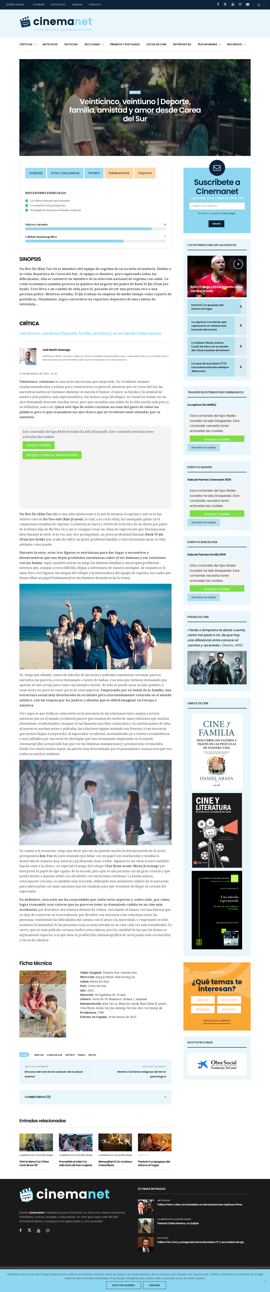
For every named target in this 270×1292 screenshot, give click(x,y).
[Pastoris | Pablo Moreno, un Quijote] (146, 1225)
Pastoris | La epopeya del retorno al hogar (154, 1163)
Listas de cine (156, 44)
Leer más (154, 1285)
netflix (92, 1054)
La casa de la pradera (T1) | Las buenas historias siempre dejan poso (209, 367)
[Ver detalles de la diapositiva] (217, 1064)
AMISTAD (203, 1000)
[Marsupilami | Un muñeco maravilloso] (115, 1142)
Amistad (35, 173)
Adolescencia (119, 173)
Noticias (71, 44)
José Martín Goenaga (56, 350)
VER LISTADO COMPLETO (217, 1020)
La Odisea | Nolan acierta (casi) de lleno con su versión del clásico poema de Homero (210, 346)
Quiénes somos (15, 4)
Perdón (94, 173)
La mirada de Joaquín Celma (36, 1155)
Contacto (95, 4)
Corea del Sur (54, 1054)
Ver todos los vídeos (203, 447)
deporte (70, 1054)
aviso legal (228, 213)
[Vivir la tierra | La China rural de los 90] (36, 1142)
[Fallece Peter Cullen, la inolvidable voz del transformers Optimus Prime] (146, 1207)
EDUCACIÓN (229, 1000)
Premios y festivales (125, 44)
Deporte (145, 173)
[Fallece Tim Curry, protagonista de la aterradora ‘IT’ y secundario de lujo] (146, 1244)
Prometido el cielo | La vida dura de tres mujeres (75, 1163)
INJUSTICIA (229, 1009)
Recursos (234, 44)
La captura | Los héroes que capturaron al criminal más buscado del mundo (209, 325)
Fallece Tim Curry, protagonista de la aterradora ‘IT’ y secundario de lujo (200, 1242)
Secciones (92, 44)
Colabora (38, 4)
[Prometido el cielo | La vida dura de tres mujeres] (76, 1142)
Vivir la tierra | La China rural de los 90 (34, 1163)
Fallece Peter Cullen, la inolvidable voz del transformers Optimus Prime (199, 1204)
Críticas (25, 44)
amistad (39, 1054)
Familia (81, 1054)
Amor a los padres (65, 173)
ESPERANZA (203, 1009)
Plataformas (207, 44)
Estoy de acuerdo (123, 1285)
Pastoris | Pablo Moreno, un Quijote (178, 1223)
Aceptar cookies (38, 445)
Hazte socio (58, 4)
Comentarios (38, 1097)
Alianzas (77, 4)
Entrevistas (182, 44)
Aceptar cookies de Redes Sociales (52, 455)
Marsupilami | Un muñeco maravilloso (115, 1163)
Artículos (50, 44)
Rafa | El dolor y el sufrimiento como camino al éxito (216, 289)
